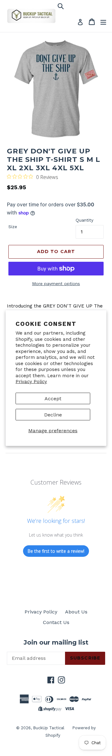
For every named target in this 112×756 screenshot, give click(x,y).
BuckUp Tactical (48, 727)
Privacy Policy (31, 381)
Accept (52, 398)
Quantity (84, 220)
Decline (53, 414)
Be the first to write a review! (56, 551)
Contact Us (56, 622)
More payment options (56, 283)
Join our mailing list (56, 642)
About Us (76, 612)
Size (12, 226)
